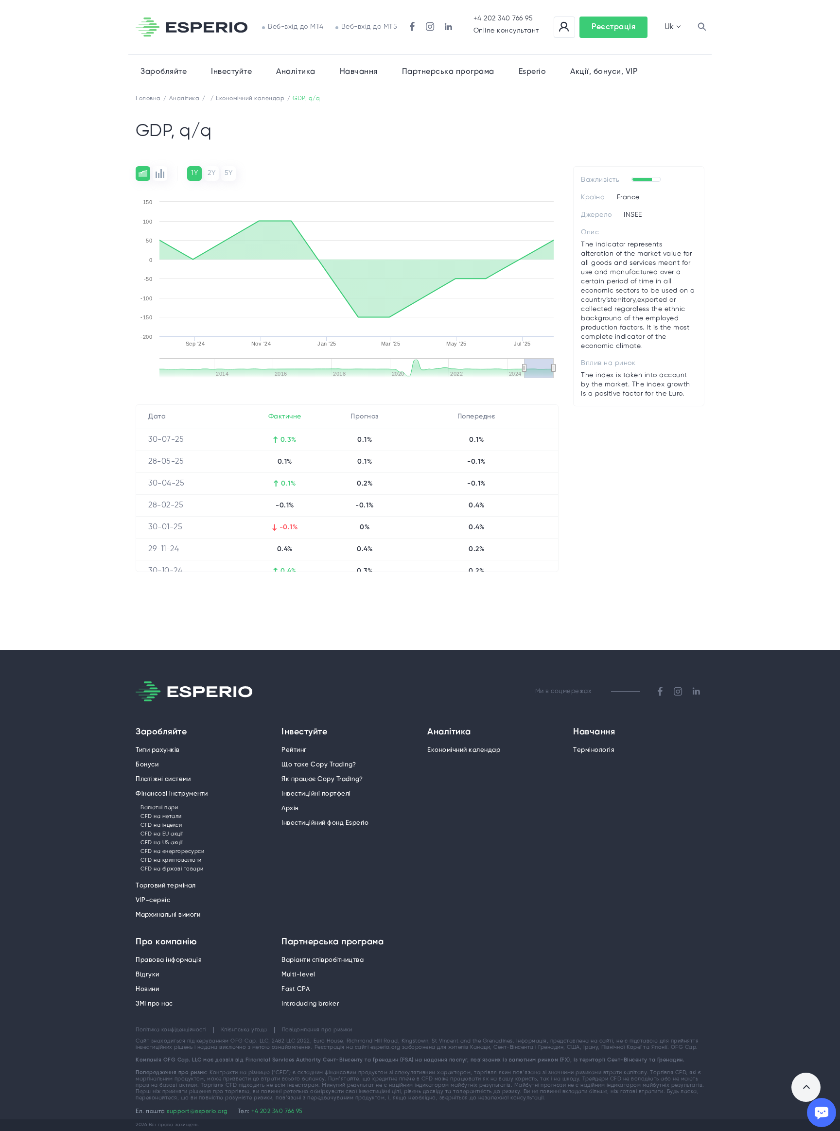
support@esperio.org (197, 1111)
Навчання (359, 72)
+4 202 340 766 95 (503, 18)
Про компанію (166, 942)
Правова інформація (169, 960)
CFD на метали (161, 816)
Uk (669, 27)
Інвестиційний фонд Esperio (324, 823)
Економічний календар (463, 750)
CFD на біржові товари (172, 869)
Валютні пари (159, 808)
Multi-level (298, 975)
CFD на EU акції (161, 834)
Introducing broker (310, 1004)
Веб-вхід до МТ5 (369, 27)
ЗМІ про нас (154, 1004)
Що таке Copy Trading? (318, 765)
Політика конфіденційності (171, 1030)
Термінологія (593, 750)
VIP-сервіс (153, 900)
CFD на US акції (161, 843)
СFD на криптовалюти (171, 860)
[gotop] (806, 1087)
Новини (147, 989)
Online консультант (506, 31)
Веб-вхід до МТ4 (296, 27)
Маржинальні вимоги (168, 915)
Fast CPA (295, 989)
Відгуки (147, 975)
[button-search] (702, 27)
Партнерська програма (332, 942)
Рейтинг (294, 750)
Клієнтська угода (244, 1030)
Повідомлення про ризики (317, 1030)
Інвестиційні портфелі (316, 794)
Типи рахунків (158, 750)
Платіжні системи (163, 779)
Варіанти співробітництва (322, 960)
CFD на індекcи (161, 825)
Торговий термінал (166, 886)
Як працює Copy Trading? (322, 779)
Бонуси (147, 765)
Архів (290, 808)
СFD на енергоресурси (172, 851)
